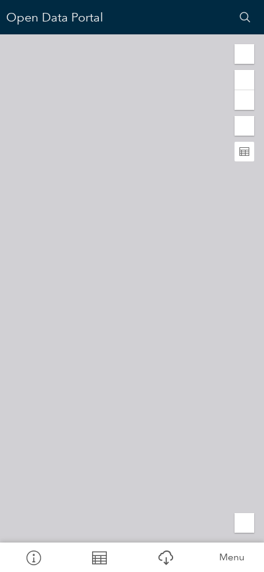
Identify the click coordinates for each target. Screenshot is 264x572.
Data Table (99, 557)
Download (165, 557)
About (33, 557)
